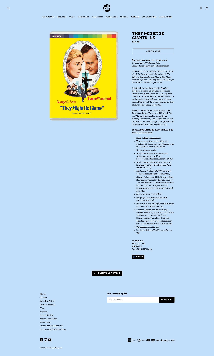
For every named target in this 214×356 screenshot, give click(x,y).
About (42, 294)
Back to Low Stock (109, 273)
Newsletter (45, 322)
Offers (123, 17)
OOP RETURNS (149, 17)
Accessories (97, 17)
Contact (43, 297)
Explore (61, 17)
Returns (43, 312)
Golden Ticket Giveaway (51, 326)
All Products (111, 17)
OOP (71, 17)
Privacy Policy (46, 315)
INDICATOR (48, 17)
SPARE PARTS (165, 17)
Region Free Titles (48, 319)
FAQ (42, 308)
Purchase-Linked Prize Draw (53, 329)
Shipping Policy (47, 301)
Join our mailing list (117, 294)
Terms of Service (47, 304)
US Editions (83, 17)
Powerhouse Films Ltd (54, 348)
